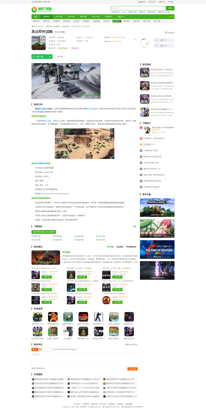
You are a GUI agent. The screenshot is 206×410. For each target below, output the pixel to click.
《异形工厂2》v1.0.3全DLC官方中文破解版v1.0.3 (86, 388)
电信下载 (37, 236)
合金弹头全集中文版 (151, 163)
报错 (61, 56)
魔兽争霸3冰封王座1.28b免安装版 (79, 293)
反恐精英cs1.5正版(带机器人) (154, 138)
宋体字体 (142, 12)
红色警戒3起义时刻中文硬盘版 (113, 293)
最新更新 (142, 2)
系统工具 (46, 21)
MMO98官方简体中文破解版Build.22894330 (50, 383)
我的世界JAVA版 (164, 12)
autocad (124, 12)
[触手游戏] (157, 220)
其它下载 (101, 236)
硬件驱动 (66, 21)
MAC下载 (95, 17)
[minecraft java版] (157, 199)
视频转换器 (151, 12)
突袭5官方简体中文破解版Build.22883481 (121, 388)
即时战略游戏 (41, 163)
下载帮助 (85, 404)
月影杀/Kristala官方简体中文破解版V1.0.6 (121, 396)
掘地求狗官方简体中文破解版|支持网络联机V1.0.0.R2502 (50, 379)
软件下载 (58, 17)
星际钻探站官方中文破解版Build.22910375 (121, 379)
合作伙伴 (103, 404)
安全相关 (126, 21)
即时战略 (42, 109)
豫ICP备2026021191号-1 (111, 407)
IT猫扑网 (48, 26)
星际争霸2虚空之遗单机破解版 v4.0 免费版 (82, 281)
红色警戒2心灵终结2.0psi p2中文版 (44, 293)
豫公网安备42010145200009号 (132, 407)
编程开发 (136, 21)
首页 (36, 17)
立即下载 (46, 277)
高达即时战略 (63, 48)
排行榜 (171, 17)
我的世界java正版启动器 (152, 157)
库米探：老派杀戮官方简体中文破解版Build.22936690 (86, 396)
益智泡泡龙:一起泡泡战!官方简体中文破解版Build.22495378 (121, 392)
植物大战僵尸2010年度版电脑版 (163, 128)
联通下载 (58, 236)
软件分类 (152, 2)
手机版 (170, 2)
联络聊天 (86, 21)
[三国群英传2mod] (157, 262)
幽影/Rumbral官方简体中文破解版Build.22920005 (86, 392)
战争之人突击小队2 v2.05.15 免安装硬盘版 (117, 281)
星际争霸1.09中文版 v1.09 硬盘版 (79, 268)
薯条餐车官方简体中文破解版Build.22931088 (121, 383)
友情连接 (111, 404)
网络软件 (36, 21)
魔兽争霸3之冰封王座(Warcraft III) (44, 268)
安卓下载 (71, 17)
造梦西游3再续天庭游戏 (152, 181)
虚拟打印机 (133, 12)
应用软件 (56, 21)
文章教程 (108, 17)
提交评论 (132, 369)
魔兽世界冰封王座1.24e (152, 169)
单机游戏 (65, 26)
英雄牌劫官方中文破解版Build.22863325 (85, 379)
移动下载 (79, 236)
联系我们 (120, 404)
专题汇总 (161, 2)
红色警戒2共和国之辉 (151, 187)
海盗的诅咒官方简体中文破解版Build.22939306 (50, 396)
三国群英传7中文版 (151, 150)
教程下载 (146, 21)
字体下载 (156, 21)
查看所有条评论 (131, 344)
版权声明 (94, 404)
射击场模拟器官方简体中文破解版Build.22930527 (50, 388)
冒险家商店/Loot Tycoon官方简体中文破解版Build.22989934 (86, 383)
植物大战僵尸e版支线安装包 (154, 175)
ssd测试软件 (115, 12)
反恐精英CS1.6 (149, 144)
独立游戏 (47, 121)
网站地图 (129, 404)
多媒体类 (106, 21)
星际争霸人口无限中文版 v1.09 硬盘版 (116, 268)
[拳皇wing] (157, 241)
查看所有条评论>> (38, 368)
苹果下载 (83, 17)
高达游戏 (75, 48)
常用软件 (46, 17)
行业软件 (76, 21)
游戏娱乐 (116, 21)
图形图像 (96, 21)
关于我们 (77, 404)
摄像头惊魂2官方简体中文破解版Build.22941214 (50, 392)
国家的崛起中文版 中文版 (40, 281)
